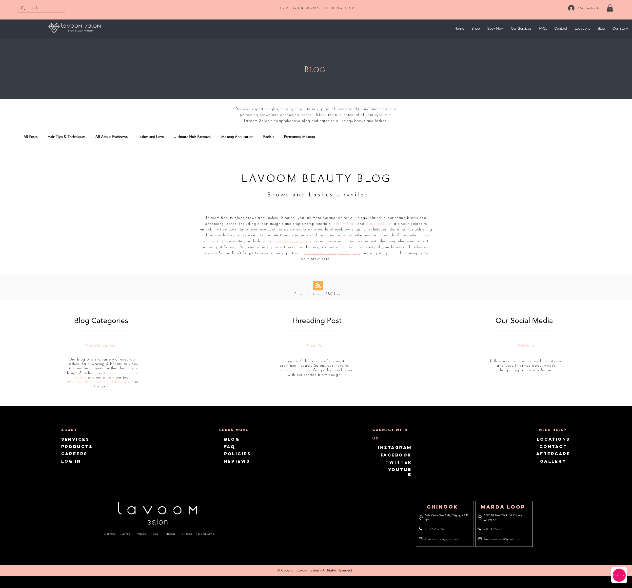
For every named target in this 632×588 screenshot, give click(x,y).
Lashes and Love (151, 136)
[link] (610, 8)
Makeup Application (237, 136)
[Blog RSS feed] (318, 286)
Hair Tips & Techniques (66, 136)
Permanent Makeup (299, 136)
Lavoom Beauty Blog (293, 241)
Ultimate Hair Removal (192, 136)
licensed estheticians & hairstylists (103, 381)
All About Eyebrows (111, 136)
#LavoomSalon (379, 223)
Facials (268, 136)
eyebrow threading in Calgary (331, 252)
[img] (74, 34)
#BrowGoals (344, 223)
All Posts (30, 136)
